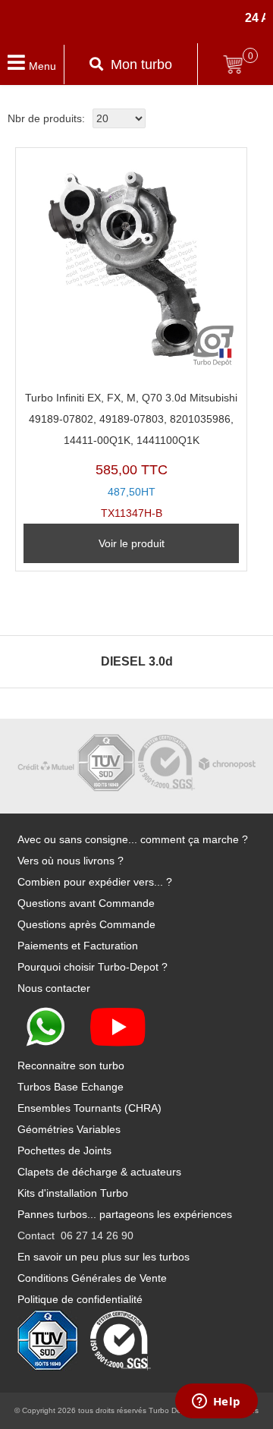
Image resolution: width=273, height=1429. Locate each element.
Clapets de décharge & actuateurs (99, 1172)
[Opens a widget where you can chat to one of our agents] (216, 1402)
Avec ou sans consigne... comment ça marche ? (132, 839)
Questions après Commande (86, 924)
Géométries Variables (69, 1129)
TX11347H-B (131, 456)
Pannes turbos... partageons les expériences (124, 1214)
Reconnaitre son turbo (70, 1065)
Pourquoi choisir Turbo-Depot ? (92, 967)
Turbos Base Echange (70, 1087)
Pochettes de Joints (64, 1150)
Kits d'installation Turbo (72, 1193)
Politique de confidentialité (80, 1299)
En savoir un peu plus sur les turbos (103, 1257)
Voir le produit (132, 543)
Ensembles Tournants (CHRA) (89, 1108)
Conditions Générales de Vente (92, 1278)
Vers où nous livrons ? (70, 861)
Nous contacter (53, 988)
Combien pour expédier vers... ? (94, 882)
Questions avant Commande (86, 903)
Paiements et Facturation (77, 946)
